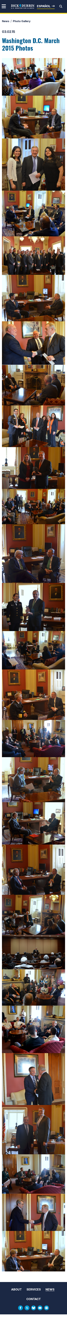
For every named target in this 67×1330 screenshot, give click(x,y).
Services (34, 1289)
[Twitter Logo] (27, 1307)
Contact (33, 1299)
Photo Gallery (22, 21)
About (16, 1289)
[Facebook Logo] (20, 1307)
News (5, 21)
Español (43, 6)
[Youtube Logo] (40, 1307)
